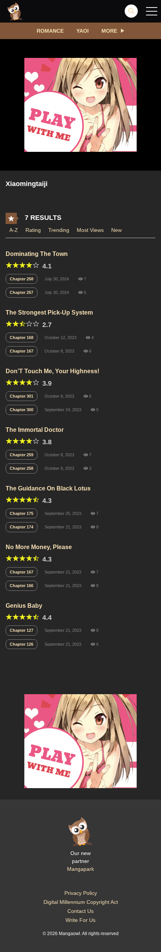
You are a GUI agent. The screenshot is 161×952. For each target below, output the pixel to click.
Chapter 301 (21, 396)
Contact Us (80, 911)
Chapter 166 (21, 585)
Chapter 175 (21, 513)
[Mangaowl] (15, 11)
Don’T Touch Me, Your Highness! (52, 371)
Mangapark (80, 869)
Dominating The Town (37, 254)
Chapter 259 (21, 455)
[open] (151, 11)
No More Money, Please (39, 547)
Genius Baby (24, 605)
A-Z (13, 230)
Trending (58, 230)
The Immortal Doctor (35, 430)
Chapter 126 (21, 644)
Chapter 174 (21, 527)
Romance (50, 31)
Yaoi (82, 31)
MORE (109, 31)
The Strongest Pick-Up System (49, 312)
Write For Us (80, 920)
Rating (33, 230)
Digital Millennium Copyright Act (80, 902)
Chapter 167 (21, 351)
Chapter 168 (21, 337)
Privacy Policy (80, 893)
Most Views (90, 230)
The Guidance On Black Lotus (48, 488)
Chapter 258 (21, 279)
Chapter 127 (21, 630)
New (116, 230)
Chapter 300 (21, 409)
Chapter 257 (21, 292)
